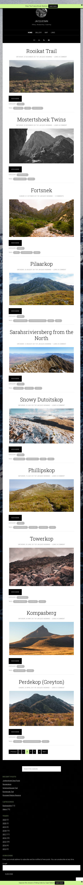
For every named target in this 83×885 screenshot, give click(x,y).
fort (16, 252)
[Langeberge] (41, 360)
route (31, 179)
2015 (4, 842)
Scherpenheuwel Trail (10, 788)
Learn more (53, 6)
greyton (17, 741)
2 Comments (59, 196)
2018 (4, 831)
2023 (4, 820)
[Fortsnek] (41, 218)
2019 (4, 827)
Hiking (21, 104)
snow (50, 320)
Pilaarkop (41, 263)
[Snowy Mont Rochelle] (41, 425)
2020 (4, 823)
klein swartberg (20, 601)
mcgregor (18, 108)
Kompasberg (41, 612)
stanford (43, 527)
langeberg (18, 388)
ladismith (33, 601)
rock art (33, 527)
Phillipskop (41, 470)
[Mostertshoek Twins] (41, 146)
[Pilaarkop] (41, 289)
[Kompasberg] (41, 638)
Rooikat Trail (41, 51)
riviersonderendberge (37, 320)
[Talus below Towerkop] (41, 567)
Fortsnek (41, 190)
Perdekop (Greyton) (41, 682)
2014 (4, 845)
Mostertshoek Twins (41, 119)
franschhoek (26, 252)
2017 (4, 834)
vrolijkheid (37, 108)
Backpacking (22, 174)
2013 (4, 849)
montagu (29, 388)
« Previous (13, 752)
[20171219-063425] (41, 76)
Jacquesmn (41, 21)
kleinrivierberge (20, 527)
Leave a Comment (60, 57)
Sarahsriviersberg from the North (41, 335)
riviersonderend (20, 320)
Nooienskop (7, 784)
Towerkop (41, 538)
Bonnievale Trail (8, 792)
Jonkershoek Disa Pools (11, 781)
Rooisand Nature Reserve (12, 795)
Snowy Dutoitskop (41, 399)
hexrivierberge (20, 179)
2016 (4, 838)
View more (15, 99)
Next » (45, 752)
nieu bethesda (19, 670)
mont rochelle (32, 459)
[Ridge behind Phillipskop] (41, 495)
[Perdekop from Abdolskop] (41, 708)
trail (27, 108)
